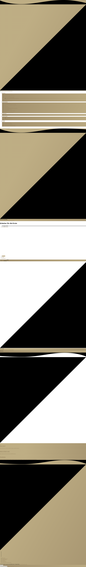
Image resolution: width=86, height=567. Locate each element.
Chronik (5, 100)
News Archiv (6, 119)
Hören (3, 257)
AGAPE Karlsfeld (7, 96)
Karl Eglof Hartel (5, 227)
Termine (5, 117)
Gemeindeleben (5, 558)
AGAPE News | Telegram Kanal (9, 125)
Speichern (4, 258)
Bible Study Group (7, 103)
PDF (3, 260)
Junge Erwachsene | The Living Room (10, 108)
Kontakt (3, 121)
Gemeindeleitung (7, 93)
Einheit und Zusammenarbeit (9, 97)
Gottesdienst (4, 113)
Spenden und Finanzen (8, 124)
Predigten (4, 220)
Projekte (3, 120)
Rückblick (5, 118)
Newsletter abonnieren (8, 123)
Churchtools (4, 561)
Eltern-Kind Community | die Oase (10, 104)
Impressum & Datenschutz (6, 562)
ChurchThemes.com (23, 564)
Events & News (4, 116)
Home (1, 220)
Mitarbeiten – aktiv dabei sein (9, 95)
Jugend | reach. (6, 107)
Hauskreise (6, 106)
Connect (3, 560)
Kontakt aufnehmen (7, 122)
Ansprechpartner (7, 94)
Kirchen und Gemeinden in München (12, 98)
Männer (5, 111)
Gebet (5, 105)
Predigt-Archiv (6, 115)
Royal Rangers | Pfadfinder (9, 112)
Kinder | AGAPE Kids (7, 109)
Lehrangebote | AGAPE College (9, 110)
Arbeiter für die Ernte (10, 220)
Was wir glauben (7, 99)
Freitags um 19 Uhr (7, 114)
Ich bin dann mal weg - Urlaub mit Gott (6, 349)
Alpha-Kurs (6, 102)
